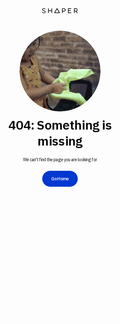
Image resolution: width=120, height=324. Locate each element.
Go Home (59, 179)
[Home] (60, 11)
